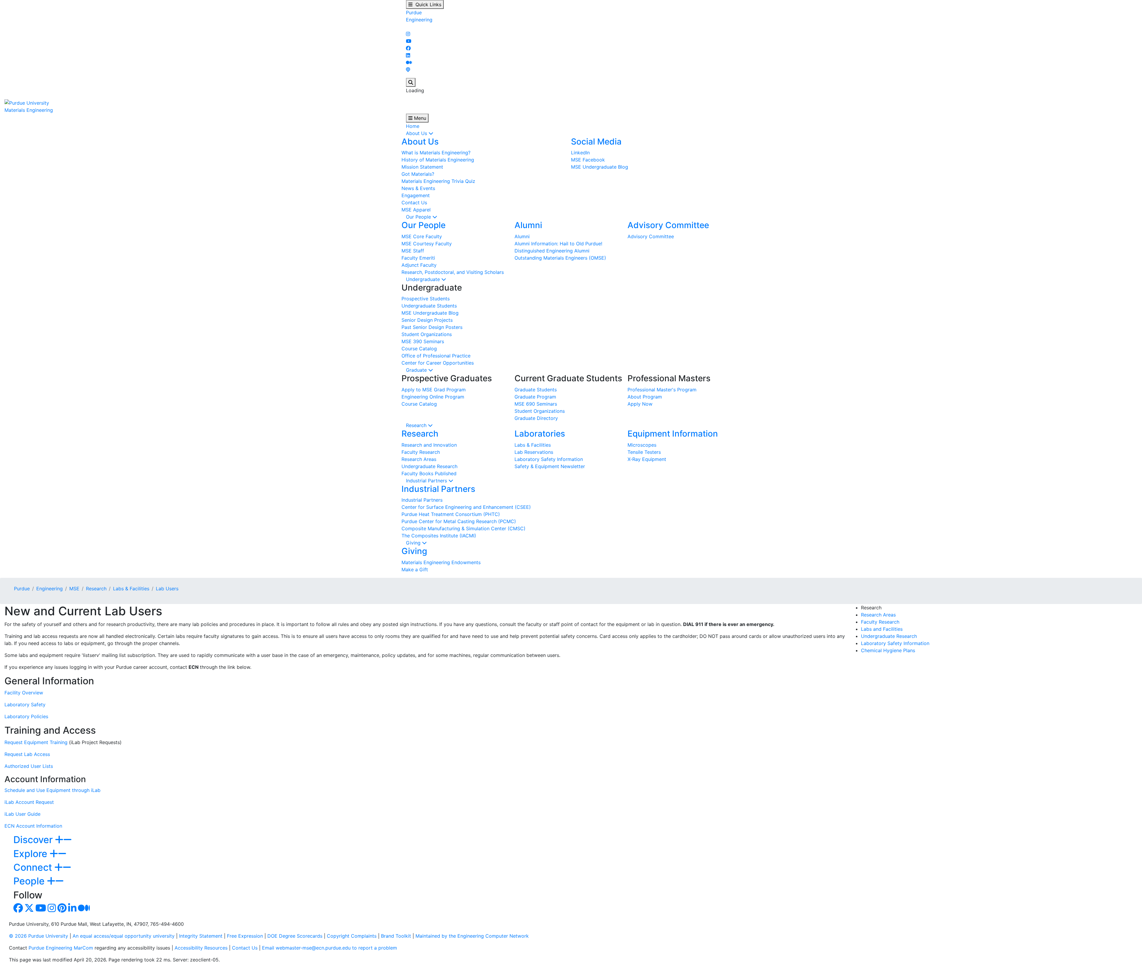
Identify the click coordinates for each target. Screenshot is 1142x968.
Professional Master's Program (662, 390)
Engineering (419, 20)
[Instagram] (408, 34)
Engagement (415, 195)
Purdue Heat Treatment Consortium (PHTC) (450, 514)
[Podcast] (408, 70)
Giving (414, 543)
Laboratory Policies (26, 716)
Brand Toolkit (396, 936)
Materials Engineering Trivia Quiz (438, 181)
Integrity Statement (200, 936)
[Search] (410, 82)
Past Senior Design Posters (431, 327)
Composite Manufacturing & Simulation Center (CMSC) (463, 528)
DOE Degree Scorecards (294, 936)
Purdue (414, 12)
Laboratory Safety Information (548, 459)
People (30, 881)
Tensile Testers (644, 452)
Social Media (596, 142)
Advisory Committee (668, 225)
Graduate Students (535, 390)
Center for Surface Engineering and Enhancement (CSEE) (466, 507)
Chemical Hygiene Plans (888, 650)
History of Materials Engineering (437, 160)
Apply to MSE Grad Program (433, 390)
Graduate (417, 370)
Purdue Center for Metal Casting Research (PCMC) (458, 521)
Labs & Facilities (532, 445)
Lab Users (167, 589)
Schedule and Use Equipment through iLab (52, 790)
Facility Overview (23, 693)
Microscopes (642, 445)
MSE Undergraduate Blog (599, 167)
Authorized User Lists (28, 766)
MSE (74, 589)
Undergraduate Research (429, 466)
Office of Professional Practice (435, 356)
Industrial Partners (427, 481)
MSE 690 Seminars (535, 404)
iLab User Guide (22, 814)
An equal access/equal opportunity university (124, 936)
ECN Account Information (33, 826)
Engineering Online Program (432, 397)
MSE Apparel (416, 210)
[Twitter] (29, 910)
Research (417, 425)
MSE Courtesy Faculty (426, 244)
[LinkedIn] (408, 55)
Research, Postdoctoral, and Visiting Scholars (452, 272)
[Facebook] (408, 48)
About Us (417, 133)
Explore (31, 853)
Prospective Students (425, 299)
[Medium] (409, 62)
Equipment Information (673, 434)
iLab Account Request (29, 802)
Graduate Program (535, 397)
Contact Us (414, 202)
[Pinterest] (62, 910)
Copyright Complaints (352, 936)
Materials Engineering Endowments (441, 562)
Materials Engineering (28, 110)
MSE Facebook (588, 160)
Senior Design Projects (427, 320)
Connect (33, 867)
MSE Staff (412, 251)
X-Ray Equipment (647, 459)
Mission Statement (422, 167)
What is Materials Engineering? (435, 153)
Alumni (528, 225)
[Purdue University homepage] (26, 102)
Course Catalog (419, 349)
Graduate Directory (536, 418)
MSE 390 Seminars (422, 341)
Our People (419, 217)
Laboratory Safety (25, 704)
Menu (419, 118)
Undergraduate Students (429, 306)
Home (412, 126)
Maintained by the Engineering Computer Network (472, 936)
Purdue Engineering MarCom (61, 948)
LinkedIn (580, 153)
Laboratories (539, 434)
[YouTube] (408, 41)
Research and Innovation (429, 445)
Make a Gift (414, 569)
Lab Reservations (533, 452)
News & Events (418, 188)
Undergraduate (423, 279)
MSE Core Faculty (421, 236)
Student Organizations (426, 334)
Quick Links (426, 4)
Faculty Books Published (429, 473)
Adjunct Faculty (419, 265)
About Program (645, 397)
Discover (34, 839)
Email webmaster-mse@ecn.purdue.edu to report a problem (329, 948)
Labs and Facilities (882, 629)
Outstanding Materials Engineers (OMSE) (560, 258)
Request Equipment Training (36, 742)
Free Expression (245, 936)
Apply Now (640, 404)
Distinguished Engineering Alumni (551, 251)
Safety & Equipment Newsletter (549, 466)
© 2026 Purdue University (38, 936)
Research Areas (418, 459)
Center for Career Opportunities (437, 363)
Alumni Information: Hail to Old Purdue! (558, 244)
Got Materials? (417, 174)
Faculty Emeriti (418, 258)
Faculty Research (420, 452)
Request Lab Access (27, 754)
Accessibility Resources (201, 948)
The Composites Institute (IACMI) (438, 536)
